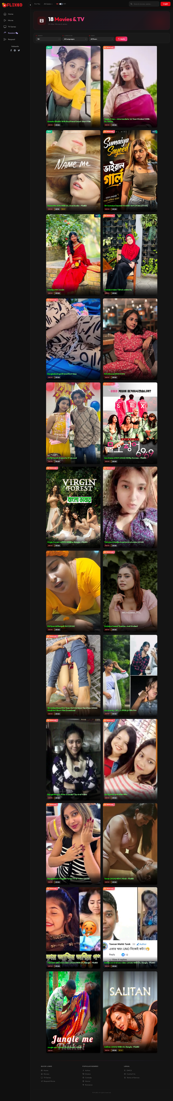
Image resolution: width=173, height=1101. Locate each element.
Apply (122, 39)
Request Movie (49, 1081)
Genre (40, 35)
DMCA (129, 1070)
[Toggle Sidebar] (30, 5)
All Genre (47, 4)
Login (165, 4)
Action (87, 1070)
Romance (88, 1085)
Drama (88, 1074)
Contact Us (131, 1074)
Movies (46, 1074)
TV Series (47, 1078)
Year (93, 35)
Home (46, 1070)
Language (68, 35)
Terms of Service (133, 1078)
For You (37, 4)
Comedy (88, 1078)
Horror (87, 1081)
